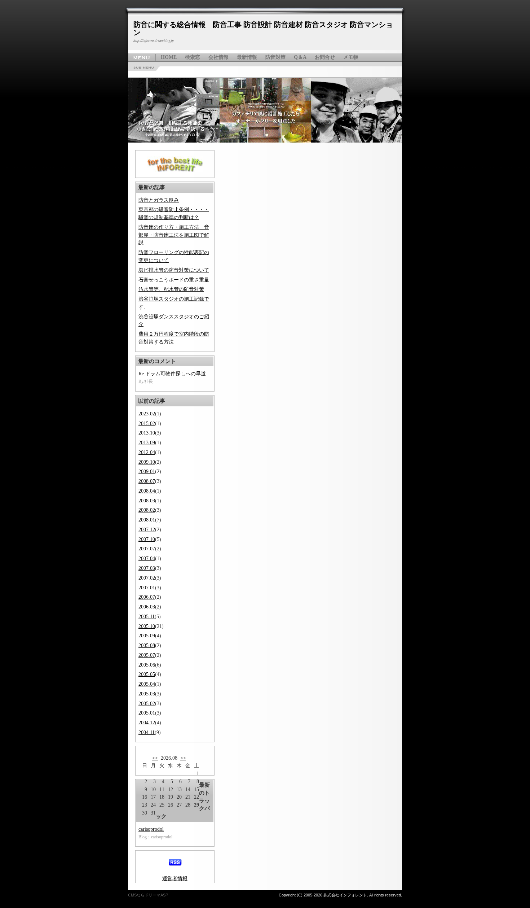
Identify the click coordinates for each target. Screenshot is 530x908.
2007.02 (146, 578)
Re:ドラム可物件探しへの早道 (172, 373)
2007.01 (146, 587)
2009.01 (146, 471)
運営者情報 (174, 878)
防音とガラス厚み (158, 200)
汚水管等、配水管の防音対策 (171, 289)
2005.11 (146, 616)
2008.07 (146, 481)
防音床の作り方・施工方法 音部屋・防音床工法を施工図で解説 (173, 235)
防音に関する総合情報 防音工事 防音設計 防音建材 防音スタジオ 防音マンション (263, 28)
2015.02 (146, 423)
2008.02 (146, 510)
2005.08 (146, 645)
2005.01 (146, 713)
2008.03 (146, 500)
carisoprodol (151, 829)
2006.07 (146, 597)
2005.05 (146, 674)
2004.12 (146, 722)
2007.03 (146, 568)
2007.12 (146, 529)
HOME (169, 57)
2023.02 (146, 413)
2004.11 (146, 732)
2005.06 (146, 665)
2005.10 (146, 626)
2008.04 (146, 491)
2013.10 (146, 433)
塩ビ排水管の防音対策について (173, 270)
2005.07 (146, 655)
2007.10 (146, 539)
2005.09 (146, 635)
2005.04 (146, 684)
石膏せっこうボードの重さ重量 (173, 280)
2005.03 (146, 694)
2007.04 (146, 558)
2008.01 (146, 520)
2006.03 (146, 607)
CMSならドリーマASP (148, 895)
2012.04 (146, 452)
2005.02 (146, 703)
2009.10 (146, 462)
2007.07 (146, 548)
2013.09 (146, 442)
